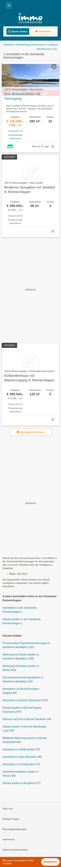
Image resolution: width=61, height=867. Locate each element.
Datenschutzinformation (15, 849)
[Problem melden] (53, 146)
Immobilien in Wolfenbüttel (18, 749)
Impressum (9, 839)
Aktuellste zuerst (44, 49)
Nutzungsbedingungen (15, 829)
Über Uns (8, 808)
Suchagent (45, 31)
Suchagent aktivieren (32, 432)
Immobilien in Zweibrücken (19, 764)
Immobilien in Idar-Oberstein (19, 756)
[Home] (30, 18)
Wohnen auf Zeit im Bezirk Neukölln (24, 719)
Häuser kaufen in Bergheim (19, 783)
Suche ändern (20, 31)
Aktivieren (50, 861)
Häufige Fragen (11, 819)
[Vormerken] (53, 66)
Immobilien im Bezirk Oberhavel (22, 700)
